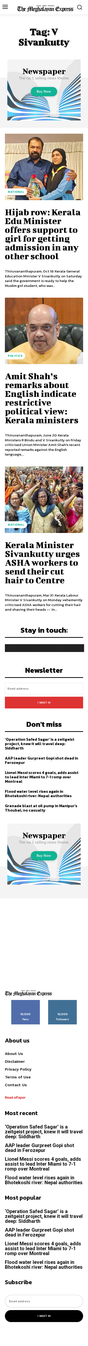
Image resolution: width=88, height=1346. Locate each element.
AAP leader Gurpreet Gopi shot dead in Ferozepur (41, 760)
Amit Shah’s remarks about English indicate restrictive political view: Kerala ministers (41, 398)
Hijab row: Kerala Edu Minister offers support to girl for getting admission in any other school (43, 234)
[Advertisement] (44, 942)
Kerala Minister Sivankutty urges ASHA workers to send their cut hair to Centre (42, 562)
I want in (44, 702)
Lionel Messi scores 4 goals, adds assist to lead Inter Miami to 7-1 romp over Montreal (41, 777)
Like (25, 1002)
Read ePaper (15, 1097)
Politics (15, 356)
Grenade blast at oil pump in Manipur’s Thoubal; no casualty (41, 808)
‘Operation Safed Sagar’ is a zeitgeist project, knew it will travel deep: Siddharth (39, 743)
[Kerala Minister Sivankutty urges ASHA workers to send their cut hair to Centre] (44, 500)
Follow (63, 1002)
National (16, 192)
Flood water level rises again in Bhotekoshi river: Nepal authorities (38, 793)
